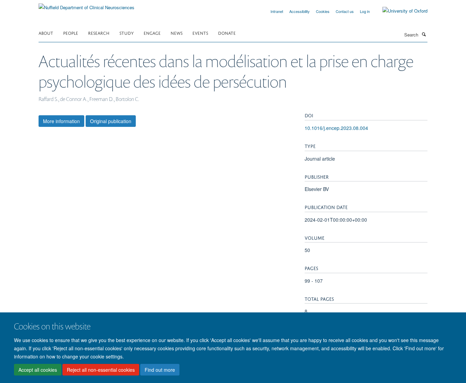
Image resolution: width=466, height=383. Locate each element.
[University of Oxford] (399, 11)
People (70, 32)
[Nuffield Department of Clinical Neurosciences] (86, 5)
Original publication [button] (110, 121)
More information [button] (61, 121)
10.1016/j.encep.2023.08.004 (336, 127)
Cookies (323, 11)
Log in (365, 11)
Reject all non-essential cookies (101, 369)
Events (200, 32)
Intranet (277, 11)
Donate (227, 32)
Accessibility (299, 11)
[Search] (423, 34)
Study (126, 32)
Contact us (345, 11)
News (177, 32)
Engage (152, 32)
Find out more (160, 369)
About (46, 32)
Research (99, 32)
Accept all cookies (37, 369)
